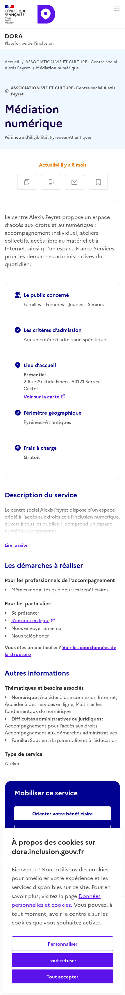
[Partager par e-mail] (74, 182)
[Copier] (26, 182)
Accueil (12, 61)
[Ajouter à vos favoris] (98, 182)
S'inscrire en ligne (30, 620)
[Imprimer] (50, 182)
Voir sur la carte (41, 396)
